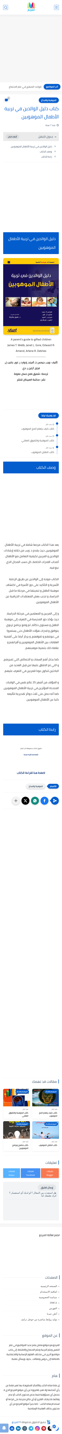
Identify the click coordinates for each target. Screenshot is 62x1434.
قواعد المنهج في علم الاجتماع (25, 86)
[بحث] (5, 7)
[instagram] (37, 1428)
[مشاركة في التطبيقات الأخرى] (16, 801)
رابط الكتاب (46, 156)
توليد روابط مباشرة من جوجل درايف (39, 1319)
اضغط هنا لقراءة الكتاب (31, 772)
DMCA (53, 1302)
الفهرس (53, 1308)
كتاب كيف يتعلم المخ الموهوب (37, 429)
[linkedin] (18, 1428)
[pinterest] (43, 1428)
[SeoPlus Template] (48, 1422)
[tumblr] (24, 1428)
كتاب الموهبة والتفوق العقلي (37, 440)
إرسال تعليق (47, 1187)
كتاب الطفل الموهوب (42, 452)
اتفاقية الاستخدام (48, 1291)
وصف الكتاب (46, 151)
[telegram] (31, 1428)
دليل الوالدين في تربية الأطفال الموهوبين (31, 146)
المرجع (15, 1422)
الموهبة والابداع (48, 100)
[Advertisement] (31, 49)
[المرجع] (31, 7)
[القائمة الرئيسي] (56, 7)
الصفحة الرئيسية (49, 1286)
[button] (44, 801)
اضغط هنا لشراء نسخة (31, 754)
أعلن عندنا (52, 1314)
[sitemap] (12, 1428)
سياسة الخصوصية (48, 1297)
